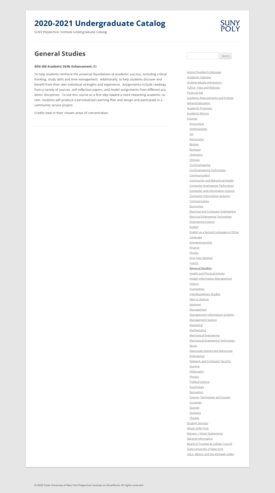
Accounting (196, 124)
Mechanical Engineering (204, 335)
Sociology (195, 402)
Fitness (194, 253)
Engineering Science (202, 222)
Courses (192, 118)
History (194, 284)
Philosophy (196, 371)
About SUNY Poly (198, 428)
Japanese (195, 304)
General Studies (200, 268)
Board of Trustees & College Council (209, 444)
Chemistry (196, 155)
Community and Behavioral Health (211, 180)
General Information (200, 439)
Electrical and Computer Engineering (212, 211)
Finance (194, 248)
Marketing (196, 325)
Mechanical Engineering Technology (212, 340)
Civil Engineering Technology (207, 170)
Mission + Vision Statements (205, 433)
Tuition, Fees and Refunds (203, 87)
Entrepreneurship (200, 242)
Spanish (194, 408)
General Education (198, 103)
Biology (194, 144)
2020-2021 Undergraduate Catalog (99, 23)
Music (193, 346)
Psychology (196, 387)
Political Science (199, 382)
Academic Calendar (199, 77)
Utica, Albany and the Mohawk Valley (210, 454)
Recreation (196, 392)
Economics (196, 206)
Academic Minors (198, 113)
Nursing (194, 366)
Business (195, 149)
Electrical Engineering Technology (210, 217)
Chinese (194, 160)
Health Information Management (210, 278)
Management (198, 309)
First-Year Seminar (201, 258)
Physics (194, 377)
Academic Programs (199, 108)
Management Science (203, 320)
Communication (199, 175)
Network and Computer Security (210, 361)
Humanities (196, 289)
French (193, 263)
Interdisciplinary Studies (204, 294)
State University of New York (205, 449)
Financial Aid (195, 93)
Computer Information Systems (209, 196)
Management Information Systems (211, 315)
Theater (194, 418)
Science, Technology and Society (210, 397)
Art (191, 134)
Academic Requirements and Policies (210, 98)
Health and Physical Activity (207, 273)
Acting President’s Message (204, 72)
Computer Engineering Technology (211, 186)
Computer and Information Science (211, 191)
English (194, 227)
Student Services (197, 423)
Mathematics (197, 330)
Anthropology (198, 129)
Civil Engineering (199, 165)
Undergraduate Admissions (204, 82)
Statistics (195, 413)
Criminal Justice (199, 201)
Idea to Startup (199, 299)
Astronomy (196, 139)
